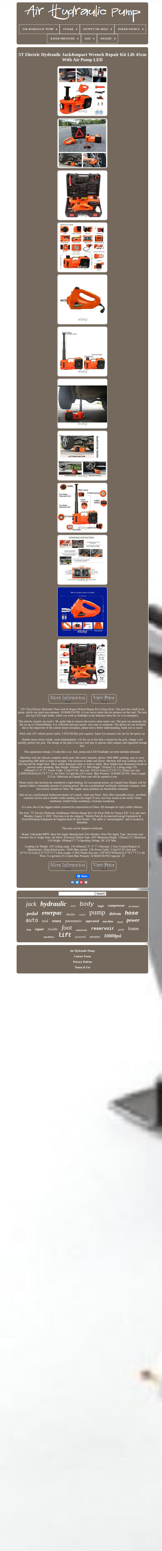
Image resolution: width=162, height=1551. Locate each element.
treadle (53, 929)
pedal (32, 913)
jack (31, 903)
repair (39, 929)
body (87, 904)
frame (133, 928)
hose (131, 913)
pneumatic (73, 921)
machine (108, 921)
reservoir (102, 928)
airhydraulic (81, 930)
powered (80, 936)
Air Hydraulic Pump (82, 950)
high (101, 906)
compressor (116, 905)
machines (49, 936)
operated (92, 921)
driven (115, 913)
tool (45, 921)
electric (70, 914)
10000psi (112, 935)
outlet (82, 914)
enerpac (52, 912)
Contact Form (82, 956)
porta (121, 929)
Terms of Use (82, 967)
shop (28, 929)
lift (64, 935)
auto (31, 920)
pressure (95, 936)
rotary (56, 921)
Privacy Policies (82, 961)
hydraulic (53, 903)
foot (67, 927)
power (133, 920)
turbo (73, 906)
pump (97, 912)
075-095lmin (134, 906)
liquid (120, 922)
